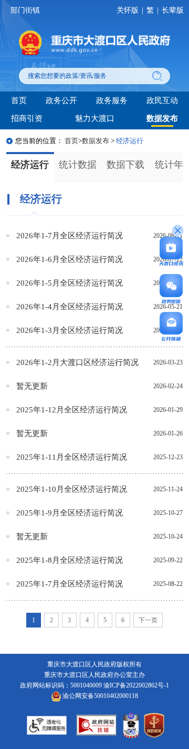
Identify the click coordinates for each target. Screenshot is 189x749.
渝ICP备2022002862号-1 (136, 685)
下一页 (148, 620)
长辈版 (173, 10)
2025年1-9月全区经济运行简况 (69, 512)
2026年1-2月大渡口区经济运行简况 (77, 362)
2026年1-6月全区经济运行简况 (69, 259)
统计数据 (78, 164)
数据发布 (162, 118)
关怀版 (128, 10)
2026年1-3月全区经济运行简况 (69, 330)
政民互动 (162, 100)
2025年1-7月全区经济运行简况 (69, 583)
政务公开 (61, 100)
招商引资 (27, 118)
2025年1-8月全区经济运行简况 (69, 559)
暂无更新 (32, 385)
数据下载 (125, 164)
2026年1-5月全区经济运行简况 (69, 282)
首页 (19, 100)
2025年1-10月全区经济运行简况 (71, 488)
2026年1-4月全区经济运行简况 (69, 306)
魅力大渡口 (94, 118)
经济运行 (30, 164)
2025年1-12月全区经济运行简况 (71, 409)
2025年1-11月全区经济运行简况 (71, 456)
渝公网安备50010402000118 (99, 696)
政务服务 (112, 100)
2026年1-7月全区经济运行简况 (69, 235)
